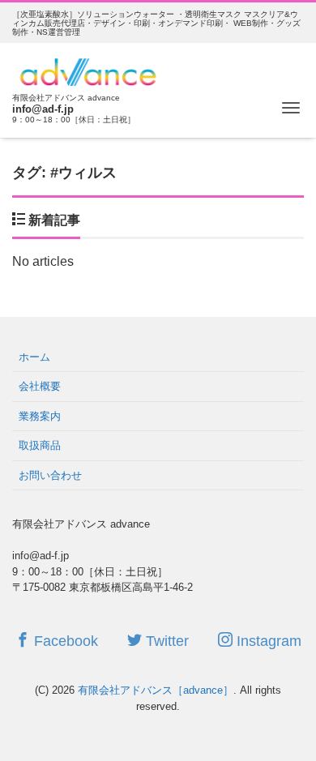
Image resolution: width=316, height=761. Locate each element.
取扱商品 (40, 445)
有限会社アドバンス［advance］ (155, 690)
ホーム (34, 357)
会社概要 (40, 386)
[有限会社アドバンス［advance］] (88, 70)
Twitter (165, 641)
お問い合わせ (50, 475)
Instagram (267, 641)
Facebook (64, 641)
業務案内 (40, 416)
